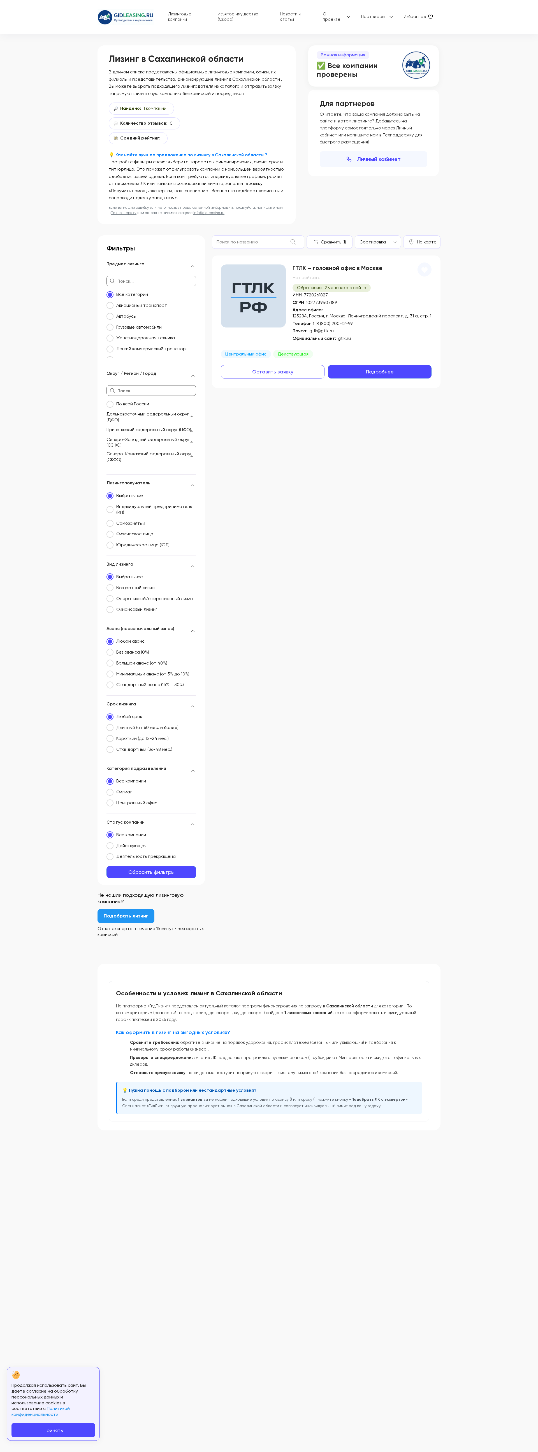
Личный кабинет (379, 159)
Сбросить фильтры (151, 872)
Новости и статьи (290, 16)
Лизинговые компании (179, 16)
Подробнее (380, 372)
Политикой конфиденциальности (40, 1411)
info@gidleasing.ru (208, 213)
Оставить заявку (272, 372)
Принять (53, 1430)
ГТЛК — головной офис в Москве (337, 268)
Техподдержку (123, 213)
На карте (427, 242)
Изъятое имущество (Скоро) (238, 16)
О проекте (331, 16)
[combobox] (378, 242)
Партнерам (373, 16)
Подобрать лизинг (126, 916)
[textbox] (373, 242)
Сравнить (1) (333, 242)
